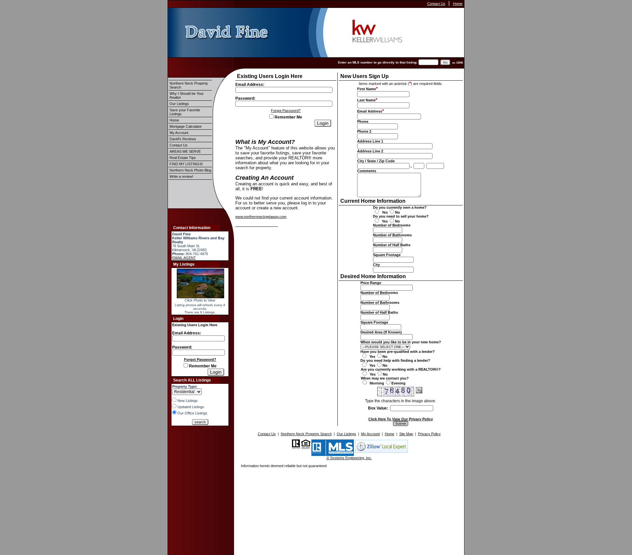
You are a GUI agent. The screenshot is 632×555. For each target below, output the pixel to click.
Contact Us (436, 4)
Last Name (366, 100)
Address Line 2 (370, 151)
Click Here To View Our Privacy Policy (400, 419)
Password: (182, 347)
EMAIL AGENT (184, 258)
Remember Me (202, 366)
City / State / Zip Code (376, 161)
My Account (179, 133)
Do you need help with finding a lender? (395, 360)
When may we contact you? (385, 378)
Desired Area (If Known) (381, 332)
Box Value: (378, 408)
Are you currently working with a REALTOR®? (401, 369)
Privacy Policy (429, 434)
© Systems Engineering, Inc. (349, 458)
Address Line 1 (370, 141)
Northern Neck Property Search (189, 85)
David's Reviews (183, 139)
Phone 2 (364, 131)
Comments (366, 171)
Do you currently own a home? (400, 207)
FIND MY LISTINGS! (186, 164)
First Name (366, 89)
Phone (362, 121)
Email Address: (186, 333)
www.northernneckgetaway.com (260, 217)
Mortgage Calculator (186, 126)
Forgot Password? (200, 359)
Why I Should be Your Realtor (187, 95)
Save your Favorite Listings (185, 112)
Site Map (406, 434)
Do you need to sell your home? (401, 216)
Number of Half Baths (391, 245)
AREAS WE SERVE (185, 151)
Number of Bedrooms (391, 225)
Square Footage (387, 255)
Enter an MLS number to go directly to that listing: (377, 62)
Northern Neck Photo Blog (190, 170)
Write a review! (181, 176)
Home (457, 4)
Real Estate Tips (183, 158)
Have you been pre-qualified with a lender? (397, 352)
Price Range (370, 283)
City (376, 265)
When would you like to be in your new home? (400, 342)
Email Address (369, 111)
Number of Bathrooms (392, 235)
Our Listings (179, 104)
